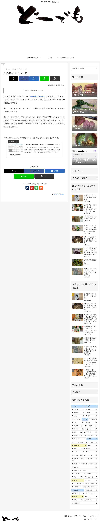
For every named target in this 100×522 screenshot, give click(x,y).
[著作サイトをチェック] (27, 188)
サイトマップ (94, 516)
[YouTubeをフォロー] (32, 188)
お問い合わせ (68, 516)
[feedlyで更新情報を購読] (36, 188)
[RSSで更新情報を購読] (41, 188)
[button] (55, 78)
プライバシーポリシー (81, 516)
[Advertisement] (50, 40)
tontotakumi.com (36, 96)
